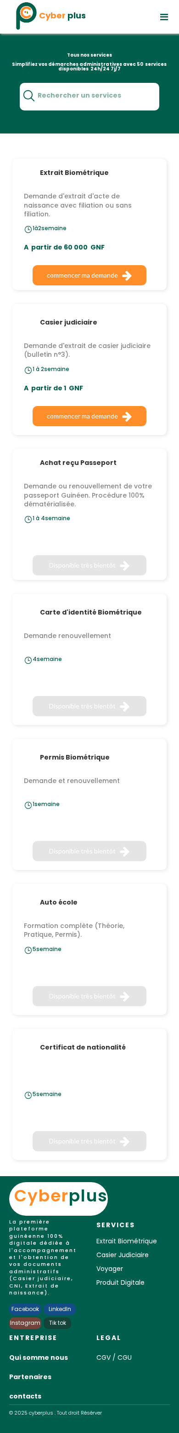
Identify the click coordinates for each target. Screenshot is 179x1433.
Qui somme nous (38, 1357)
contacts (25, 1396)
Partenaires (30, 1376)
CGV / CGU (114, 1357)
